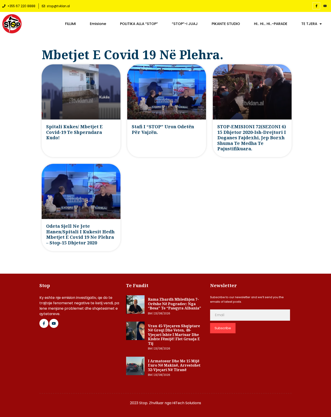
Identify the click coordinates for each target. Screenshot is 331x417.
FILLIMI (70, 24)
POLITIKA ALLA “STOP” (139, 24)
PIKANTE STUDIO (226, 24)
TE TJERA (309, 24)
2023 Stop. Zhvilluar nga (151, 403)
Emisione (98, 24)
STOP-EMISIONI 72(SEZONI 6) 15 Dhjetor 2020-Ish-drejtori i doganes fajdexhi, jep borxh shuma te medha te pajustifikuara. (251, 138)
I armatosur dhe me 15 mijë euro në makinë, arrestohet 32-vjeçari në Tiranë (174, 365)
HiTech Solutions (186, 403)
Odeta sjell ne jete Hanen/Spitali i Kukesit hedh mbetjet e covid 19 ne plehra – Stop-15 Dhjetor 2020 (80, 234)
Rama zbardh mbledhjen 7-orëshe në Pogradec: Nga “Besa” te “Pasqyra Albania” (174, 304)
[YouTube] (325, 6)
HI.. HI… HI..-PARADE (270, 24)
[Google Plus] (53, 323)
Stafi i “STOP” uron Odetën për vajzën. (163, 129)
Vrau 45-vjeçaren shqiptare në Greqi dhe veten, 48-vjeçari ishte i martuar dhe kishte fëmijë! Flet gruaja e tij (174, 334)
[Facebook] (316, 5)
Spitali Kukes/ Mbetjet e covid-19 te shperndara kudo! (74, 132)
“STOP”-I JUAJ (185, 24)
